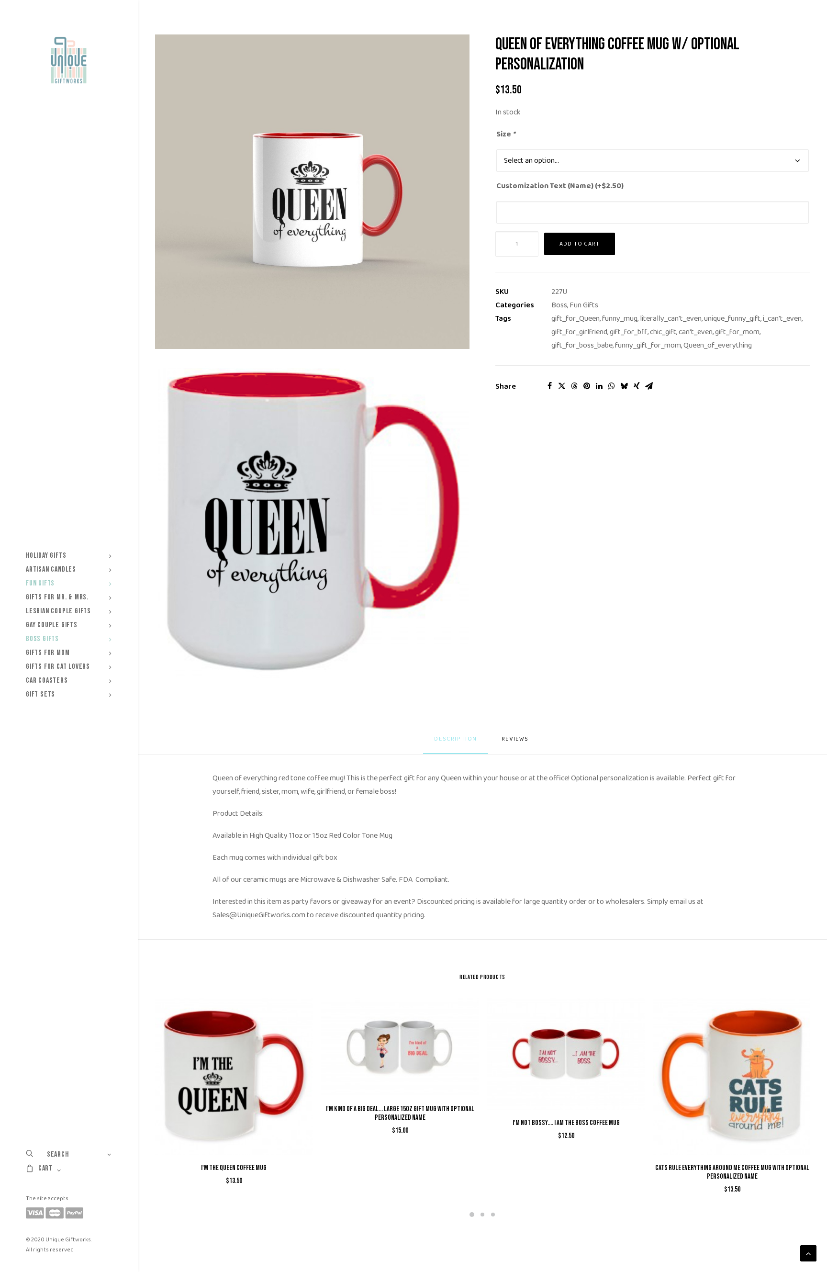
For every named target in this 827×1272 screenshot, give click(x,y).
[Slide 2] (482, 1214)
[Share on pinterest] (586, 386)
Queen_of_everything (717, 345)
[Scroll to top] (808, 1253)
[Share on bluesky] (624, 386)
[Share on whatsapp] (611, 386)
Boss (559, 305)
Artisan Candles (51, 569)
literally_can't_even (671, 319)
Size (505, 134)
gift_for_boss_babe (582, 345)
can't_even (696, 332)
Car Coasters (47, 680)
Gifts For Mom (47, 652)
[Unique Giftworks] (69, 60)
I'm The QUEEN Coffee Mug (234, 1167)
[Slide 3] (493, 1214)
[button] (312, 191)
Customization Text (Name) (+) (560, 186)
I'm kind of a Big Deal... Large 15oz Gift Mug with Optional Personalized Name (400, 1113)
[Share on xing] (636, 386)
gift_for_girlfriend (579, 332)
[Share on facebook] (549, 386)
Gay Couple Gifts (52, 625)
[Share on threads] (574, 386)
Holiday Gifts (46, 555)
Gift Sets (40, 694)
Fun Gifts (40, 583)
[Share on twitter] (562, 386)
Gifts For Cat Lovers (58, 666)
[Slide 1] (472, 1214)
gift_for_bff (629, 332)
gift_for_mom (737, 332)
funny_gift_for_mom (648, 345)
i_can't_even (782, 319)
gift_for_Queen (575, 319)
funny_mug (619, 319)
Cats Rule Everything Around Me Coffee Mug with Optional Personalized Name (732, 1172)
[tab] (516, 742)
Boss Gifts (42, 638)
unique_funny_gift (732, 319)
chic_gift (663, 332)
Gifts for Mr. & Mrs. (57, 597)
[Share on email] (649, 386)
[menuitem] (68, 556)
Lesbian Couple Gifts (58, 611)
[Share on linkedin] (599, 386)
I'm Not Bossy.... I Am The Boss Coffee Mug (566, 1122)
